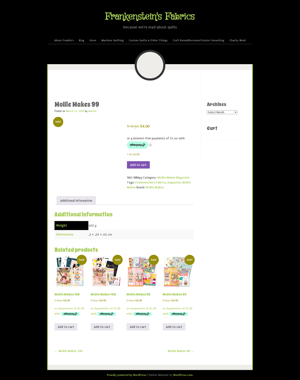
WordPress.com (183, 375)
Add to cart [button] (66, 327)
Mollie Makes (155, 187)
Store (92, 40)
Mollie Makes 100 (68, 351)
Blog (81, 40)
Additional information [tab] (76, 200)
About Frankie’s (64, 40)
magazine (174, 182)
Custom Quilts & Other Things (148, 40)
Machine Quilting (112, 40)
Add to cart (138, 165)
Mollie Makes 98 (181, 351)
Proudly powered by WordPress (126, 375)
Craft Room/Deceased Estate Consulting (198, 40)
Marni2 (92, 111)
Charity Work (237, 40)
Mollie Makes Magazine (173, 177)
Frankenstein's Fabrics (150, 16)
